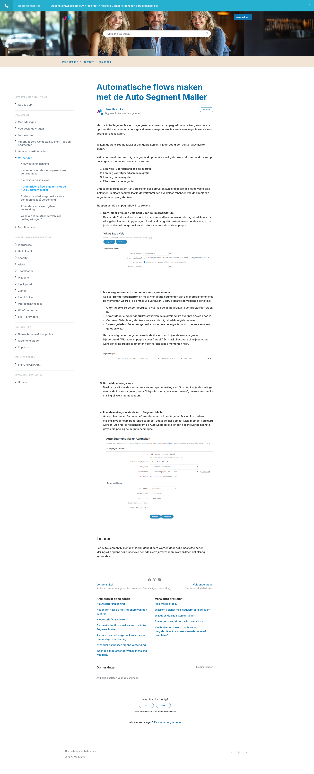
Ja (146, 705)
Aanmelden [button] (242, 17)
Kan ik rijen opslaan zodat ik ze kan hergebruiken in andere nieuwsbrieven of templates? (180, 631)
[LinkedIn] (159, 579)
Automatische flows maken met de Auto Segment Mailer (43, 188)
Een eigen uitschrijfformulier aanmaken (179, 621)
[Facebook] (149, 579)
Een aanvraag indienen (216, 17)
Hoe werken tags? (166, 603)
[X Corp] (154, 579)
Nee (163, 705)
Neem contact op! (30, 5)
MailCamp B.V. (70, 61)
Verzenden (104, 61)
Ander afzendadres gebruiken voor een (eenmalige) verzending (42, 198)
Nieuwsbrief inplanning (35, 163)
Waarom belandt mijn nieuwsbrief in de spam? (183, 609)
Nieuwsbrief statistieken (35, 180)
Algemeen (88, 61)
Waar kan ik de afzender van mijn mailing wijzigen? (41, 217)
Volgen (206, 109)
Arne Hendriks (114, 109)
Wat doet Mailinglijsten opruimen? (176, 615)
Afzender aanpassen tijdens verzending (121, 645)
